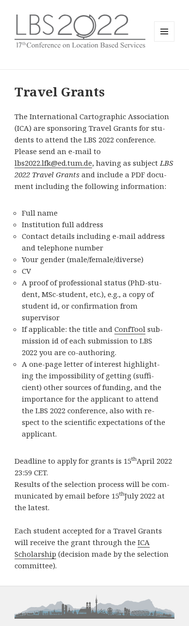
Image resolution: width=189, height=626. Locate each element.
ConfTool (129, 329)
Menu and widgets (164, 41)
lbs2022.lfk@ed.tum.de (53, 163)
